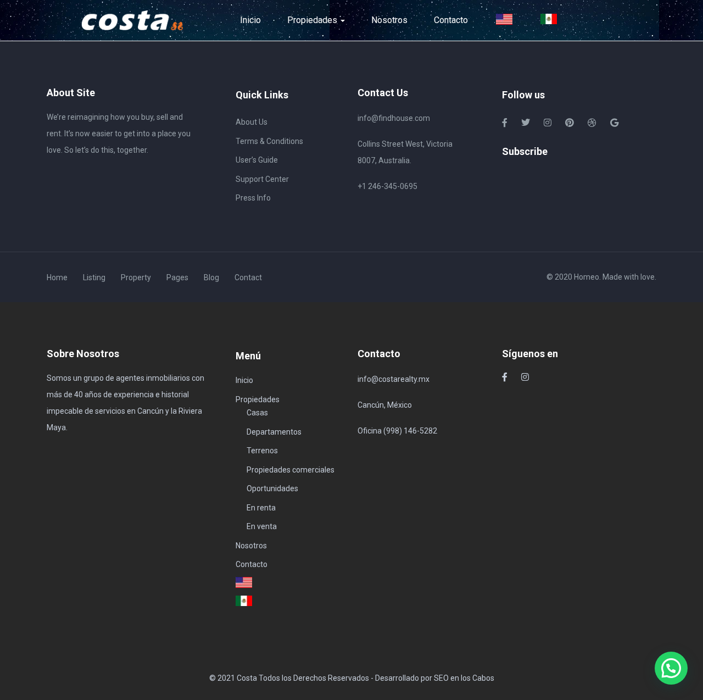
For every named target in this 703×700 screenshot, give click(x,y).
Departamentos (274, 431)
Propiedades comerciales (290, 469)
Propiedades (313, 20)
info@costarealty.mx (393, 379)
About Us (251, 122)
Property (136, 277)
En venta (262, 526)
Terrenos (262, 450)
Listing (94, 277)
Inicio (250, 20)
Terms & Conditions (269, 141)
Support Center (262, 179)
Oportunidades (272, 488)
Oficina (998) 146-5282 (397, 430)
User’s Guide (257, 159)
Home (57, 277)
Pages (177, 277)
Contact (248, 277)
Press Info (253, 197)
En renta (261, 507)
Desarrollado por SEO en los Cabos (434, 678)
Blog (211, 277)
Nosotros (389, 20)
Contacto (451, 20)
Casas (257, 412)
